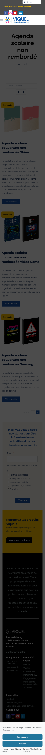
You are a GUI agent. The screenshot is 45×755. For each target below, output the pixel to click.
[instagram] (10, 13)
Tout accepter (22, 737)
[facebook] (6, 13)
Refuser (22, 744)
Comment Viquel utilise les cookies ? (11, 750)
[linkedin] (20, 13)
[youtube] (15, 13)
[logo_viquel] (17, 18)
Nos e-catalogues (10, 7)
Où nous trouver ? (25, 7)
